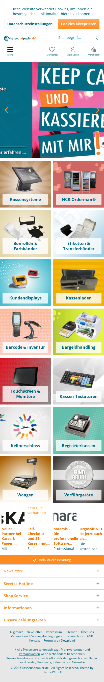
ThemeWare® (52, 672)
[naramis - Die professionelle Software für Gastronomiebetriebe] (65, 515)
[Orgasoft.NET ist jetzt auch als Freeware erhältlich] (91, 515)
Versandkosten (29, 654)
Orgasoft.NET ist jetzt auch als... (91, 533)
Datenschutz (74, 636)
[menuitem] (93, 51)
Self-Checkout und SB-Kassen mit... (39, 536)
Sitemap (71, 632)
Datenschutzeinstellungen (30, 23)
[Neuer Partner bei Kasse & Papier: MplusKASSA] (13, 515)
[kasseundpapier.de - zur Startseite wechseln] (26, 37)
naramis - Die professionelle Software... (65, 536)
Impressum (54, 632)
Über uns (87, 632)
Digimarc (16, 632)
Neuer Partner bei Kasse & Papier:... (11, 536)
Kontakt (34, 641)
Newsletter (34, 632)
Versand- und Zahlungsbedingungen (36, 636)
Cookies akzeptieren (78, 23)
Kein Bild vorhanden (37, 510)
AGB (90, 636)
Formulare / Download (59, 641)
